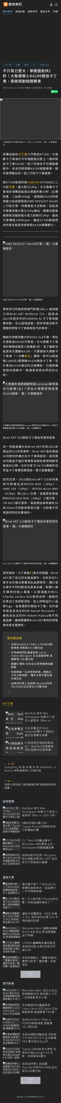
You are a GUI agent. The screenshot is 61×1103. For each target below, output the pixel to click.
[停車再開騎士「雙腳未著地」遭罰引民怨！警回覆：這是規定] (12, 962)
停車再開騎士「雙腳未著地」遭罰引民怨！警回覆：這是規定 (40, 961)
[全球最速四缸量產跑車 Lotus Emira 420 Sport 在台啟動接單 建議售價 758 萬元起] (12, 1009)
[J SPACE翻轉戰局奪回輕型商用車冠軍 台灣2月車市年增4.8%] (12, 947)
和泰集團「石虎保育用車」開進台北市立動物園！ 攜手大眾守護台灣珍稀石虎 (31, 675)
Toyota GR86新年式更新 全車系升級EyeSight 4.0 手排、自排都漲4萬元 (39, 1052)
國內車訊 (7, 11)
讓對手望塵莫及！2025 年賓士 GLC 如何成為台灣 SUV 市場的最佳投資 (40, 917)
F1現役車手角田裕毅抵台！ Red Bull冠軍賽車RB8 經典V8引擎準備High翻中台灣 (39, 746)
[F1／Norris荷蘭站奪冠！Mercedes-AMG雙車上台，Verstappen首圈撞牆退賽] (12, 844)
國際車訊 (32, 11)
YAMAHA (44, 64)
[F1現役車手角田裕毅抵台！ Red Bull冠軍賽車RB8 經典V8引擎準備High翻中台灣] (14, 747)
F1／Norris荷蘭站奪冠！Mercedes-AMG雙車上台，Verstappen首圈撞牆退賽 (39, 844)
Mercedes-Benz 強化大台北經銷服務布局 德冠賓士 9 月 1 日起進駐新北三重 (39, 994)
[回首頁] (15, 4)
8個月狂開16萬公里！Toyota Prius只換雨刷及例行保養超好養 (39, 826)
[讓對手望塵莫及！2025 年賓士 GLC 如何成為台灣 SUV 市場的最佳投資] (12, 918)
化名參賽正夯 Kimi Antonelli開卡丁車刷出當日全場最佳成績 (39, 731)
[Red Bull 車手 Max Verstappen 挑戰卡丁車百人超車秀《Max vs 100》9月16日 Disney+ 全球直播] (14, 717)
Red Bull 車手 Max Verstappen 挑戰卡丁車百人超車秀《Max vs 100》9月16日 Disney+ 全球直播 (40, 717)
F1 (34, 64)
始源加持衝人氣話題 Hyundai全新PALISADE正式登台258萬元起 (31, 685)
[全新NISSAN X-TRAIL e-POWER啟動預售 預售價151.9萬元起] (12, 1024)
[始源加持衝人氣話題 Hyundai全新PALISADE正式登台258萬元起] (12, 1068)
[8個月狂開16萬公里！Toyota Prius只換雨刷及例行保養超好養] (12, 827)
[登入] (51, 4)
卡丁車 (7, 64)
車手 (26, 64)
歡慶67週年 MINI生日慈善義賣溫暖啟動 (32, 665)
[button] (56, 4)
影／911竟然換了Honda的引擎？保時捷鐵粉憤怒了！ (40, 900)
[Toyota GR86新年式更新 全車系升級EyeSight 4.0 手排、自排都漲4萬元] (12, 1053)
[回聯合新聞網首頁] (6, 4)
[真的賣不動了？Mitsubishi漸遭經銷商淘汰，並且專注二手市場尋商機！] (12, 888)
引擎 (17, 64)
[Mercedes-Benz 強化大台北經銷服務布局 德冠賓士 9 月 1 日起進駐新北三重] (12, 994)
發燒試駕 (20, 11)
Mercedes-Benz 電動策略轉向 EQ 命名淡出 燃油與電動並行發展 (39, 931)
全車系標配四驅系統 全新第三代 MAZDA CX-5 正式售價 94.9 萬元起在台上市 (39, 1038)
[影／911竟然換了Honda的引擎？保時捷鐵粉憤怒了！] (12, 903)
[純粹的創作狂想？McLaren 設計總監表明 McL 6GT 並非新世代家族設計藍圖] (12, 859)
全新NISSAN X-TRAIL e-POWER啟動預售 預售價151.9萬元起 (32, 646)
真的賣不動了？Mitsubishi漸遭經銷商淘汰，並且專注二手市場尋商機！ (39, 887)
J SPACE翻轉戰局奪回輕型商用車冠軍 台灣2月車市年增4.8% (39, 946)
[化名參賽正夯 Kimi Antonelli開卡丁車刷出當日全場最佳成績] (14, 732)
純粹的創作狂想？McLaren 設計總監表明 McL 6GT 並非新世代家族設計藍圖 (39, 858)
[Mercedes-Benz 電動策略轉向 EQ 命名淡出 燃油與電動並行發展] (12, 932)
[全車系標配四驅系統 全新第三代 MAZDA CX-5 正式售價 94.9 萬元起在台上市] (12, 1038)
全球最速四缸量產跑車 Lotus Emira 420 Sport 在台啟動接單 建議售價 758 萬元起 (31, 656)
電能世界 (45, 11)
